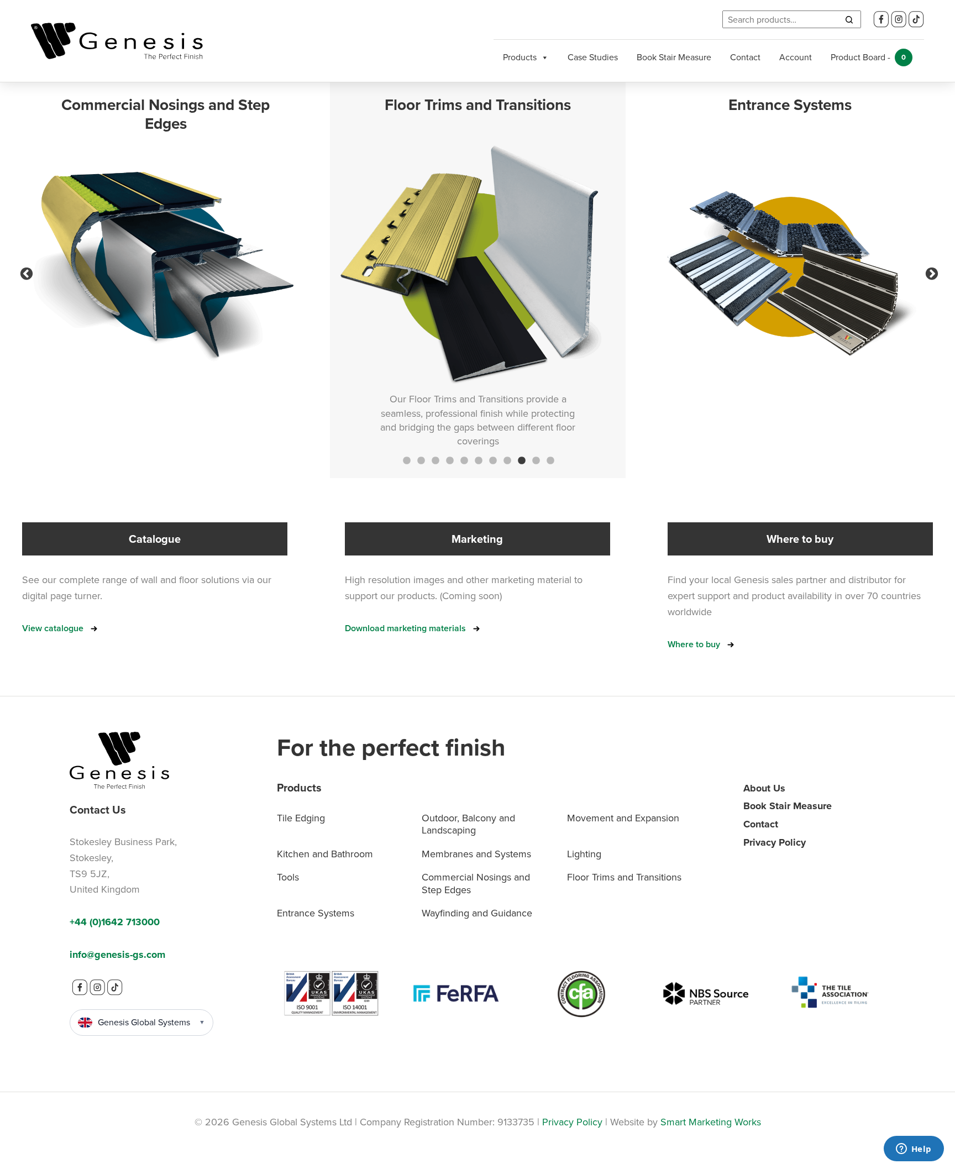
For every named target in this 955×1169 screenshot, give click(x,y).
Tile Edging (301, 818)
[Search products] (849, 19)
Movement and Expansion (623, 818)
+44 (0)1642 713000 (115, 922)
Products (520, 57)
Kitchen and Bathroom (325, 854)
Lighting (584, 854)
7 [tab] (491, 459)
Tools (288, 877)
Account (795, 57)
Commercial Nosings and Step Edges (476, 883)
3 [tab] (434, 459)
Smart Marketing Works (710, 1122)
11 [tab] (549, 459)
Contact (745, 57)
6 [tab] (477, 459)
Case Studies (593, 57)
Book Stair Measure (674, 57)
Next (930, 272)
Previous (24, 272)
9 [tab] (520, 459)
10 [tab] (535, 459)
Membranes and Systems (476, 854)
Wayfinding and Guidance (477, 913)
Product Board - (868, 57)
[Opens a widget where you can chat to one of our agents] (913, 1149)
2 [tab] (420, 459)
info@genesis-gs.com (117, 954)
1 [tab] (405, 459)
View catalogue (52, 628)
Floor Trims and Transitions (624, 877)
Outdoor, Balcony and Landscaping (468, 824)
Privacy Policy (774, 842)
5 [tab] (463, 459)
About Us (764, 788)
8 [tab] (506, 459)
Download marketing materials (405, 628)
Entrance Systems (315, 913)
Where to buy (694, 644)
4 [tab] (448, 459)
